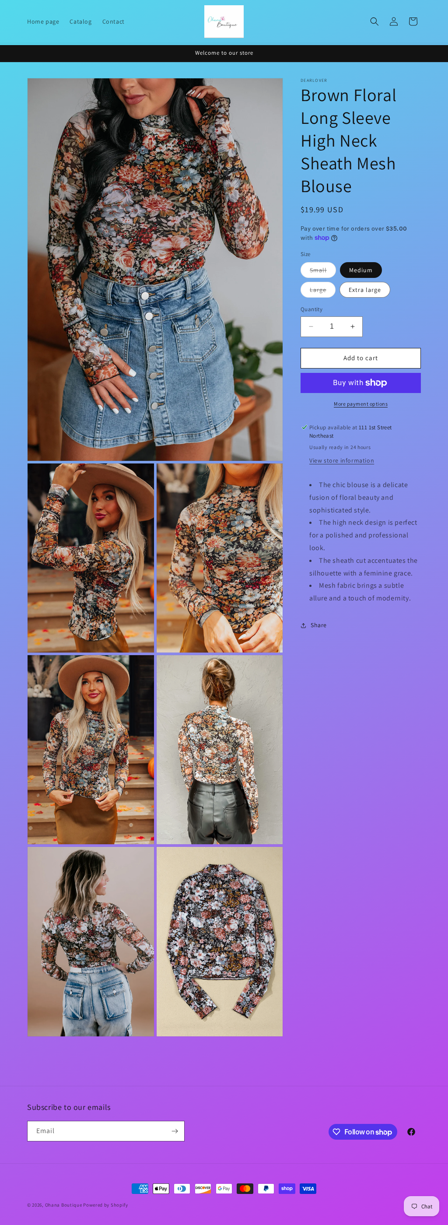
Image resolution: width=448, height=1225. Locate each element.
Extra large (365, 290)
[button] (374, 21)
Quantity (311, 309)
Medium (361, 270)
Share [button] (319, 625)
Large (323, 291)
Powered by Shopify (105, 1205)
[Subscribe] (174, 1131)
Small (323, 272)
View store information (341, 460)
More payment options (361, 403)
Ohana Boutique (64, 1205)
